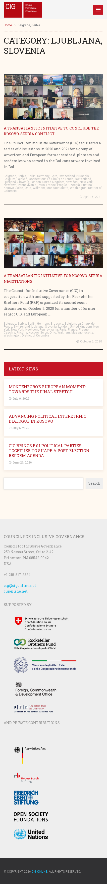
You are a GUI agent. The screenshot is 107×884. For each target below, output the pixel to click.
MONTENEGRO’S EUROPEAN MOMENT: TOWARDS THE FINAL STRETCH (47, 389)
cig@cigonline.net (20, 585)
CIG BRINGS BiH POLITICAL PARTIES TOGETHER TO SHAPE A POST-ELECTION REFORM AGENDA (49, 450)
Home (8, 25)
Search (94, 483)
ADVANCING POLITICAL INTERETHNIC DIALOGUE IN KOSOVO (47, 419)
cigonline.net (16, 591)
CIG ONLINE (39, 871)
